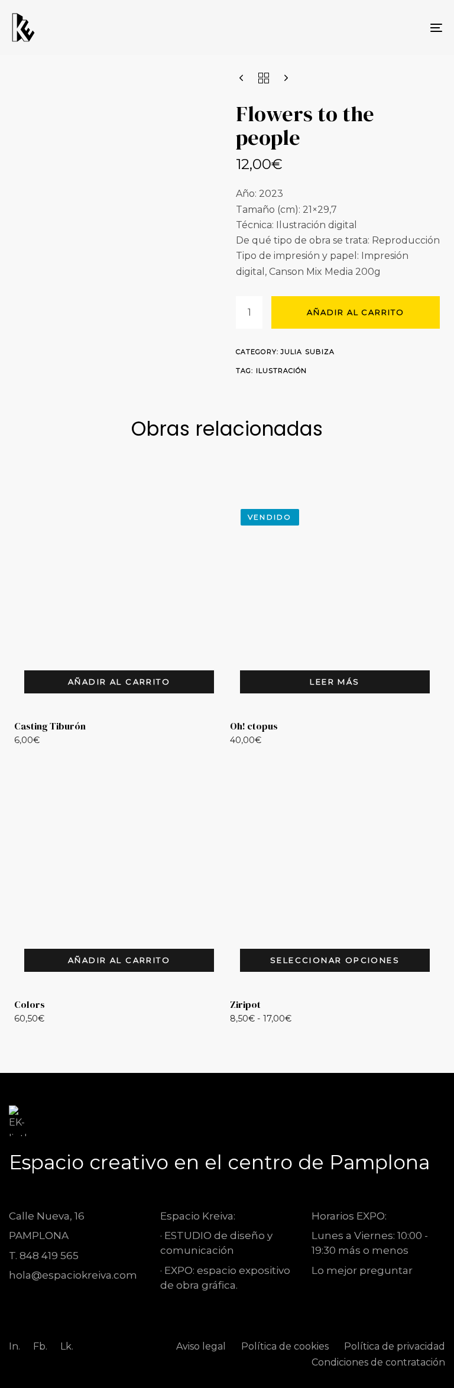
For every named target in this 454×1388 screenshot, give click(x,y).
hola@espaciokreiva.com (73, 1275)
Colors (29, 1004)
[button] (119, 681)
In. (14, 1346)
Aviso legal (201, 1346)
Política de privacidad (394, 1346)
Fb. (40, 1346)
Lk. (66, 1346)
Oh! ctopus (254, 725)
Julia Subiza (308, 352)
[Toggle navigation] (370, 27)
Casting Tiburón (50, 725)
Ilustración (281, 371)
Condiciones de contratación (378, 1362)
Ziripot (245, 1004)
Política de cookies (285, 1346)
